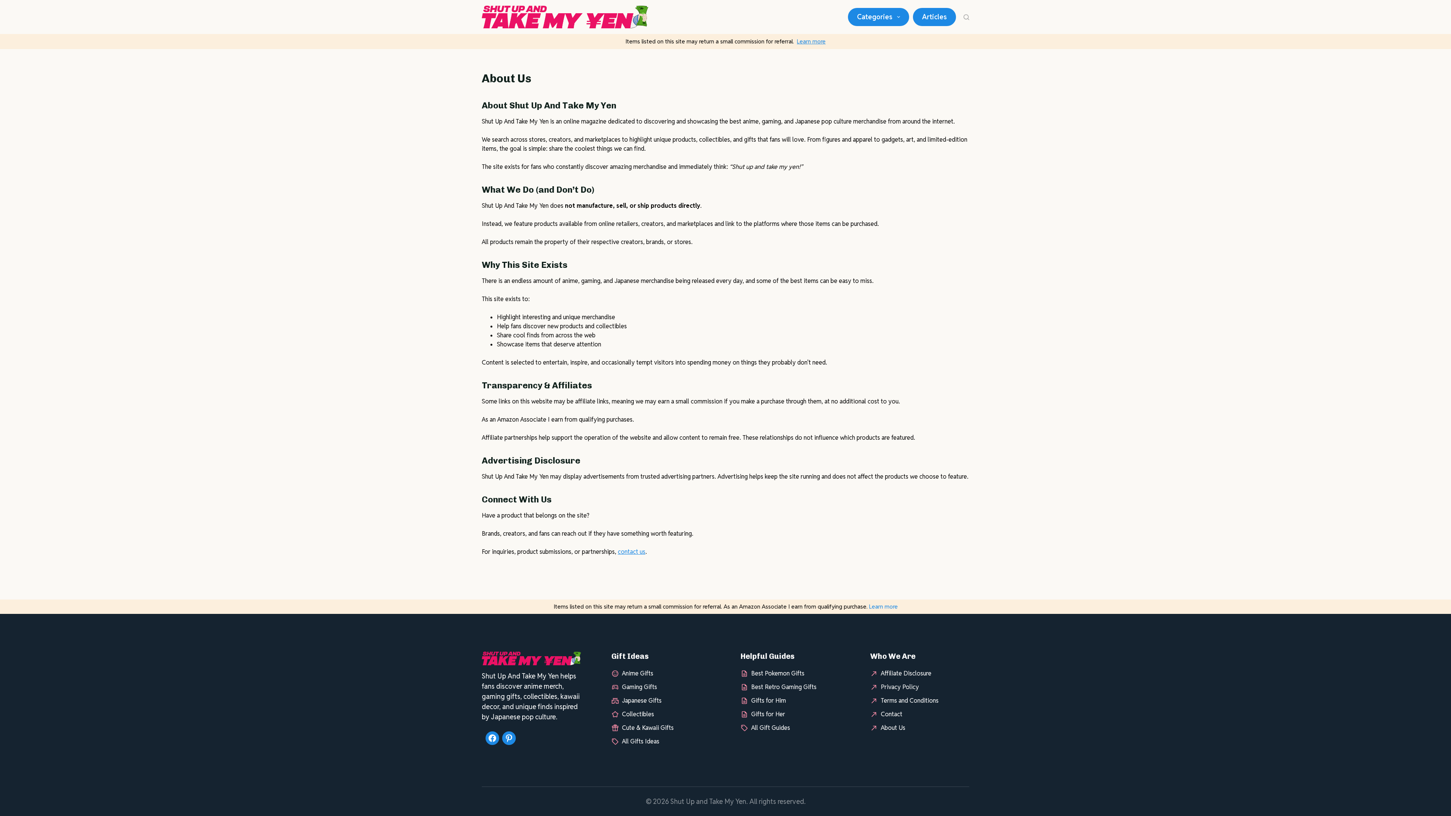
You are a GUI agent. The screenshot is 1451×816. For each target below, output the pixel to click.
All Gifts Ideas (640, 741)
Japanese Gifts (642, 701)
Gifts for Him (768, 701)
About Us (893, 728)
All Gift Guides (770, 728)
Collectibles (638, 714)
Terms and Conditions (910, 701)
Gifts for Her (768, 714)
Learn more (811, 41)
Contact (891, 714)
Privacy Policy (900, 687)
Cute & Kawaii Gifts (648, 728)
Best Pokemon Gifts (777, 673)
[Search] (966, 17)
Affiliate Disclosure (906, 673)
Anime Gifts (637, 673)
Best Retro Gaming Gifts (784, 687)
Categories (875, 16)
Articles (934, 16)
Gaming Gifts (639, 687)
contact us (631, 552)
